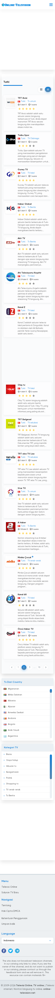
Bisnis (9, 754)
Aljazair (11, 707)
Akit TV (21, 238)
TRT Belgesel (24, 419)
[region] (27, 713)
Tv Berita (10, 796)
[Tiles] (41, 89)
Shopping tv (12, 784)
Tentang (6, 905)
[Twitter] (10, 951)
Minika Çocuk (24, 557)
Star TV (22, 488)
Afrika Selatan (15, 695)
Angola (11, 724)
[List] (48, 89)
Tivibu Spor (23, 135)
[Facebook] (4, 951)
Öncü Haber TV (25, 629)
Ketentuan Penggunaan (14, 918)
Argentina (13, 736)
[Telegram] (17, 951)
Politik (9, 778)
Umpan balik (8, 924)
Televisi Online (9, 887)
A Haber (22, 523)
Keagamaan (12, 772)
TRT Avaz (22, 98)
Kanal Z (21, 307)
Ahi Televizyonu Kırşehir (29, 273)
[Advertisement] (27, 40)
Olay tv (21, 385)
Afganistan (13, 689)
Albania (12, 701)
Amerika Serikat (16, 712)
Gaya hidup (12, 760)
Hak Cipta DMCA (11, 911)
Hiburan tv (11, 766)
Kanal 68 (22, 595)
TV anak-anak (13, 790)
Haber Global (24, 204)
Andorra (12, 718)
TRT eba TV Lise (26, 454)
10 (39, 667)
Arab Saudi (13, 730)
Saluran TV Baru (10, 892)
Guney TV (23, 170)
